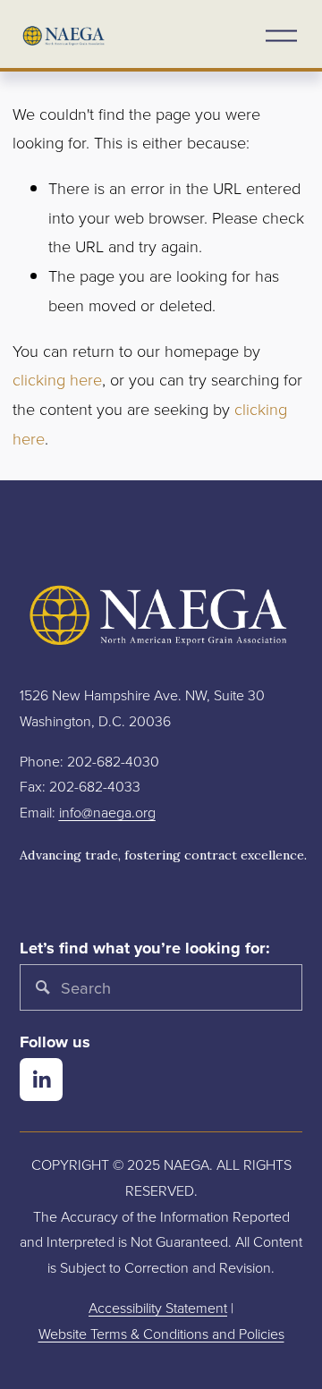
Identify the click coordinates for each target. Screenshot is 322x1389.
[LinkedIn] (41, 1079)
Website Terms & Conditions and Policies (161, 1333)
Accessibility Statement (158, 1307)
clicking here (57, 379)
